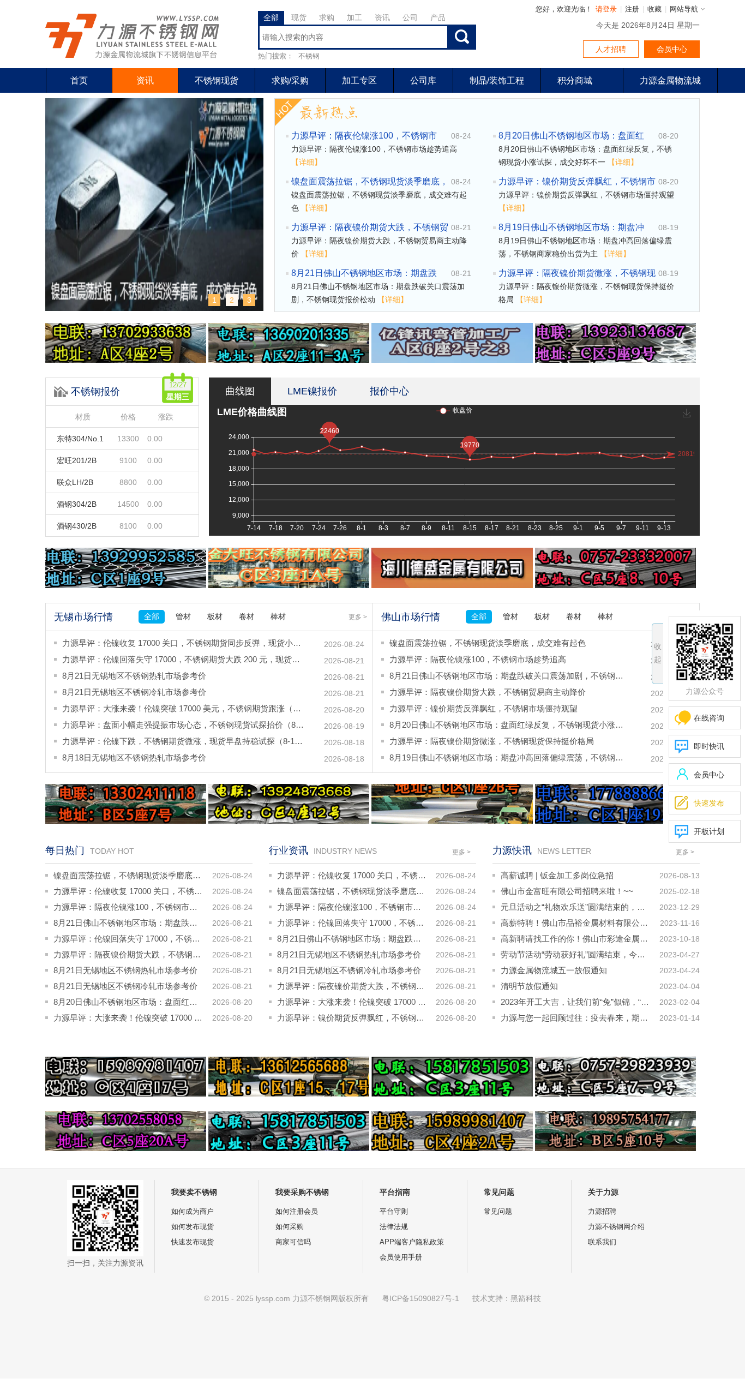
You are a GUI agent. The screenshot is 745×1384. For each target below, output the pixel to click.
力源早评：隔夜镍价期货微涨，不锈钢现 (577, 273)
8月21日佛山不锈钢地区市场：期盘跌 (364, 273)
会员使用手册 (401, 1257)
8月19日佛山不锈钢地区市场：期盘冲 (571, 227)
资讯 (145, 80)
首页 (79, 80)
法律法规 (394, 1227)
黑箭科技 (525, 1298)
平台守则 (394, 1211)
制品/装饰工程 (497, 80)
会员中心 (672, 49)
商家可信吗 (293, 1242)
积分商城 (574, 80)
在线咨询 (709, 718)
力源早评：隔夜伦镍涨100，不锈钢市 (364, 135)
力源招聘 (602, 1211)
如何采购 (289, 1227)
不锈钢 (309, 56)
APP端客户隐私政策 (412, 1242)
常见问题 (498, 1211)
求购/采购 (290, 80)
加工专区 (359, 80)
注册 (632, 9)
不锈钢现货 (216, 80)
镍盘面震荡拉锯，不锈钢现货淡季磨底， (369, 181)
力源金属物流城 (670, 80)
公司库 (423, 80)
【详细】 (306, 162)
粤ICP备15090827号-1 (420, 1298)
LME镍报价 (312, 391)
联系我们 (602, 1242)
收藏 (654, 9)
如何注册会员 (296, 1211)
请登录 (606, 9)
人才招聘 (611, 49)
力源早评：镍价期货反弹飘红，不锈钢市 (577, 181)
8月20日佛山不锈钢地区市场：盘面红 (571, 135)
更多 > (358, 617)
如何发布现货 (192, 1227)
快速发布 (699, 803)
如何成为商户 (192, 1211)
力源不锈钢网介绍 (616, 1227)
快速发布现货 (192, 1242)
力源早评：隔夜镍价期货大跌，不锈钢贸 (369, 227)
